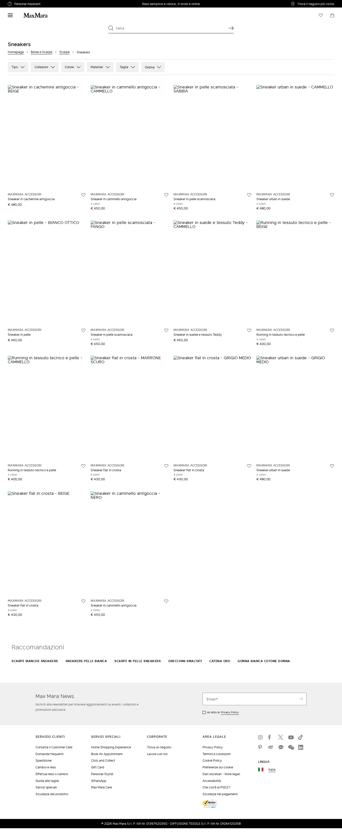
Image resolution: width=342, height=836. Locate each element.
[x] (280, 737)
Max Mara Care (101, 787)
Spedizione (44, 760)
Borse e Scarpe (41, 52)
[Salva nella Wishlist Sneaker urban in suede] (332, 195)
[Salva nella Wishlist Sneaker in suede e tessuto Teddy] (249, 330)
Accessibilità (212, 781)
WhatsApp (98, 781)
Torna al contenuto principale (25, 3)
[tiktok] (300, 737)
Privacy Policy (230, 712)
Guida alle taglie (47, 781)
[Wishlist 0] (321, 15)
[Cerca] (231, 28)
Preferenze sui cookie (218, 767)
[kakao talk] (280, 747)
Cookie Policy (212, 760)
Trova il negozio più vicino (315, 4)
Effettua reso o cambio (52, 774)
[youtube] (290, 737)
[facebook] (270, 737)
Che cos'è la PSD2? (217, 787)
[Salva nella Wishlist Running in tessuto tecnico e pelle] (332, 330)
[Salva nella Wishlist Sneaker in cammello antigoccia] (166, 195)
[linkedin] (300, 747)
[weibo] (270, 747)
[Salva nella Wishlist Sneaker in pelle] (83, 330)
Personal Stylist (102, 774)
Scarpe (64, 52)
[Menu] (10, 15)
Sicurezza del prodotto (52, 794)
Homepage (16, 52)
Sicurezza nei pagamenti (220, 794)
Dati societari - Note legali (221, 774)
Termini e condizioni (217, 754)
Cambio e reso (46, 767)
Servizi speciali (46, 787)
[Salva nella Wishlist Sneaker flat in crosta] (166, 466)
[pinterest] (260, 747)
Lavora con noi (157, 754)
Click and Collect (103, 760)
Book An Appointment (107, 754)
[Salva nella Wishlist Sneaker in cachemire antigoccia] (83, 195)
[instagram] (260, 737)
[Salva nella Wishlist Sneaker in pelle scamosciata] (249, 195)
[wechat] (290, 747)
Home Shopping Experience (111, 747)
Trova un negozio (159, 747)
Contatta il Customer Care (54, 747)
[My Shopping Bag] (332, 15)
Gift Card (97, 767)
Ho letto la (223, 712)
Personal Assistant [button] (48, 5)
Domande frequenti (50, 754)
